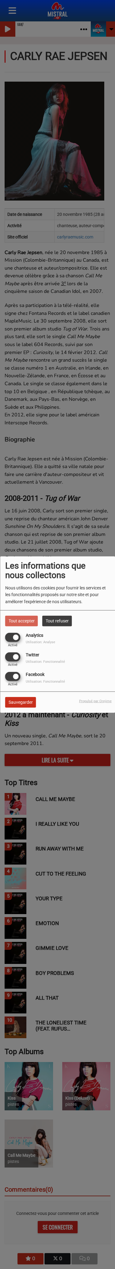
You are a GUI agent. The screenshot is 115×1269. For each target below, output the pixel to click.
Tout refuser (57, 620)
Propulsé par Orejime (95, 701)
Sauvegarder (21, 702)
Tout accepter (22, 620)
